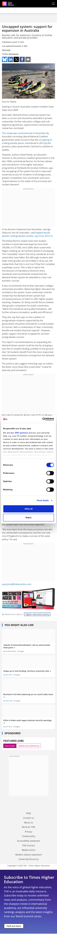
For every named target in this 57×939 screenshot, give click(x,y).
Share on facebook (22, 59)
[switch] (50, 473)
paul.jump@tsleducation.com (16, 584)
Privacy (28, 831)
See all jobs (10, 746)
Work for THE (28, 827)
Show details (43, 500)
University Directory (29, 859)
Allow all (28, 509)
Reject (28, 517)
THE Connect (28, 845)
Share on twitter (16, 59)
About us (28, 822)
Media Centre (28, 850)
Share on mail (28, 59)
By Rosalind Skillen (9, 651)
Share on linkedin (10, 59)
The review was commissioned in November (24, 133)
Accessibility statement (28, 840)
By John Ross (7, 675)
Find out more (14, 926)
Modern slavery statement (28, 854)
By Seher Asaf (8, 701)
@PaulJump (13, 54)
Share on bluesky (4, 59)
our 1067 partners (19, 433)
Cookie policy (28, 836)
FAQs (28, 813)
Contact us (28, 817)
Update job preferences (28, 746)
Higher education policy (37, 614)
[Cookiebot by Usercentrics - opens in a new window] (42, 419)
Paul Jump (6, 50)
